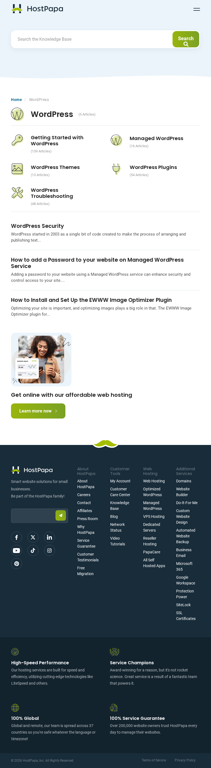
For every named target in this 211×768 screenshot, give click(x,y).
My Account (120, 481)
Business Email (183, 553)
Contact (84, 503)
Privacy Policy (185, 760)
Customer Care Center (120, 492)
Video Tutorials (117, 541)
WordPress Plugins (153, 167)
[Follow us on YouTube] (16, 550)
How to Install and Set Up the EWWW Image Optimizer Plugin (91, 300)
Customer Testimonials (88, 557)
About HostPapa (86, 484)
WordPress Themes (55, 167)
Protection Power (185, 594)
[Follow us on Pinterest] (16, 563)
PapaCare (151, 552)
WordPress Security (37, 226)
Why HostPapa (86, 529)
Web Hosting (154, 481)
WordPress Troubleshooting (52, 193)
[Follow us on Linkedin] (49, 537)
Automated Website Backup (185, 536)
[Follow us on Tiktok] (32, 550)
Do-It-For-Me (187, 503)
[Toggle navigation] (196, 9)
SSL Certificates (186, 616)
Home (16, 99)
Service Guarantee (86, 543)
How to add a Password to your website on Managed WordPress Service (97, 263)
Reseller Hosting (150, 541)
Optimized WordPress (152, 492)
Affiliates (84, 511)
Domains (183, 481)
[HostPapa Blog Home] (37, 8)
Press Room (87, 518)
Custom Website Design (183, 516)
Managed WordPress (156, 138)
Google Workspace (185, 580)
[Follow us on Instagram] (49, 550)
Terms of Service (154, 760)
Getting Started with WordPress (57, 140)
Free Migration (85, 571)
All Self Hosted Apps (154, 563)
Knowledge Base (119, 506)
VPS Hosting (154, 516)
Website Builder (183, 492)
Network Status (117, 527)
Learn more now (36, 411)
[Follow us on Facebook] (16, 537)
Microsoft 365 (184, 566)
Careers (83, 495)
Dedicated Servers (151, 527)
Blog (114, 516)
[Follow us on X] (32, 537)
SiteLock (183, 605)
